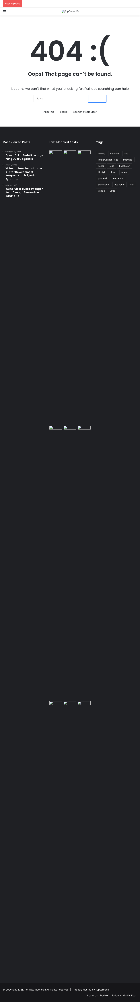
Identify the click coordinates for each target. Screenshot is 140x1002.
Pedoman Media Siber (84, 111)
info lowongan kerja (108, 159)
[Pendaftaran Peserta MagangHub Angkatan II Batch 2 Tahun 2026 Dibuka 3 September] (70, 287)
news (124, 172)
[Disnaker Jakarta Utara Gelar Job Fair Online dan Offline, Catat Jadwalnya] (55, 429)
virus (112, 190)
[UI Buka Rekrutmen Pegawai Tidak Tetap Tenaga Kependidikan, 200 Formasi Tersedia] (84, 287)
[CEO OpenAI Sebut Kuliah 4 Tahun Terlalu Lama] (55, 838)
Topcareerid (102, 989)
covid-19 (114, 153)
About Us (49, 111)
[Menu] (4, 13)
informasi (128, 159)
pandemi (102, 178)
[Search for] (135, 13)
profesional (103, 184)
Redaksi (63, 111)
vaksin (101, 190)
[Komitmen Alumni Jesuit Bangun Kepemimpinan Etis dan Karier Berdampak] (84, 429)
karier (101, 166)
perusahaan (118, 178)
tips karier (119, 184)
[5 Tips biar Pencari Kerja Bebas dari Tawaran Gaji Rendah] (84, 838)
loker (113, 172)
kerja (111, 166)
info (126, 153)
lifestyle (102, 172)
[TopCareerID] (70, 11)
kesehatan (124, 166)
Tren (132, 184)
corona (101, 153)
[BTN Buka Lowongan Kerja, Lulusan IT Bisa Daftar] (70, 563)
